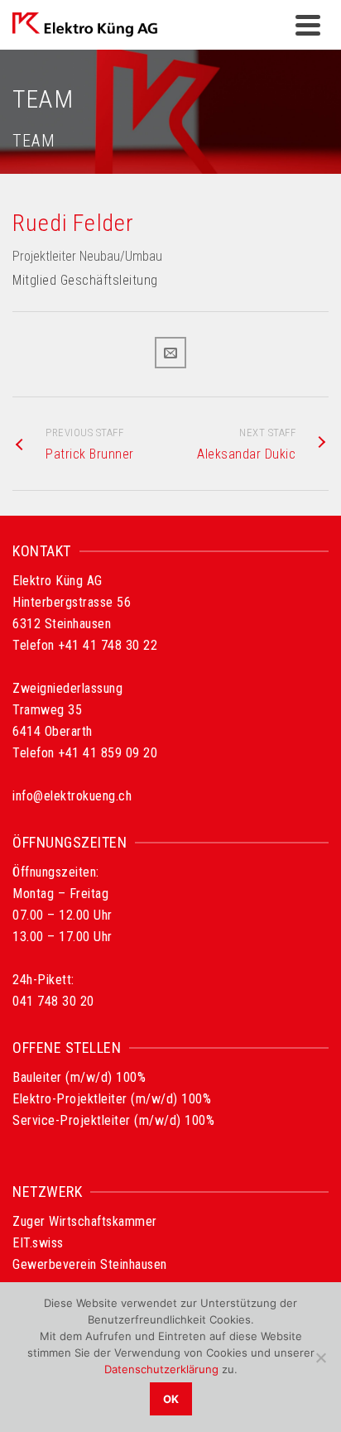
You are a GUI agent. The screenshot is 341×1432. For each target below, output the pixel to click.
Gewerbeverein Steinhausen (89, 1264)
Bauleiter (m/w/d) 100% (79, 1077)
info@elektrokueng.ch (72, 796)
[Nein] (320, 1357)
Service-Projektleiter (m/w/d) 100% (113, 1120)
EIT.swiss (38, 1243)
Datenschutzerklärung (161, 1369)
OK (171, 1399)
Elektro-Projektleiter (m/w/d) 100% (111, 1099)
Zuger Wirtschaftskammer (84, 1221)
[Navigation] (308, 25)
